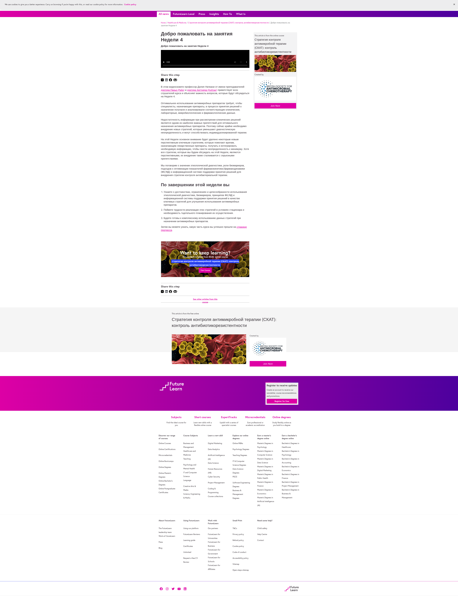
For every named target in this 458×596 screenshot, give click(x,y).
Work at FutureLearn (167, 536)
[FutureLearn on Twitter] (173, 589)
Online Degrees (165, 467)
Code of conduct (239, 552)
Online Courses (165, 443)
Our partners (213, 528)
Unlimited (187, 552)
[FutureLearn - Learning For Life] (291, 588)
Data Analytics (214, 449)
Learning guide (189, 540)
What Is (240, 14)
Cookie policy (238, 546)
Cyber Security (214, 476)
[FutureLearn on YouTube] (179, 589)
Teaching (187, 459)
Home (163, 22)
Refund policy (238, 540)
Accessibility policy (240, 558)
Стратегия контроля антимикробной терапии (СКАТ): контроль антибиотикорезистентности (228, 22)
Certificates (188, 546)
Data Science (213, 463)
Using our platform (190, 528)
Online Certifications (167, 449)
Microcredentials (165, 455)
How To (227, 14)
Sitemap (236, 564)
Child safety (262, 528)
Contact (260, 540)
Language (187, 480)
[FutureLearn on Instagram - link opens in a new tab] (167, 589)
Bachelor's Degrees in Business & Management (290, 494)
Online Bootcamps (166, 461)
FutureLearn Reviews (191, 534)
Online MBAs (238, 443)
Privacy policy (238, 534)
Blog (160, 548)
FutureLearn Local (183, 14)
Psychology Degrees (241, 449)
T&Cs (235, 528)
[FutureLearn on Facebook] (161, 589)
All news (164, 14)
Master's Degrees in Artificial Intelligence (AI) (265, 501)
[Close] (454, 4)
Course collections (215, 496)
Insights (214, 14)
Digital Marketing (215, 443)
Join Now (275, 105)
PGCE (235, 476)
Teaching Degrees (240, 455)
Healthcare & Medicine (177, 22)
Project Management (216, 482)
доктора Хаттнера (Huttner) (202, 89)
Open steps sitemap (241, 570)
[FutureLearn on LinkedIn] (185, 589)
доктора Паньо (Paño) (172, 89)
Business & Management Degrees (238, 494)
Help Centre (262, 534)
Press (202, 14)
